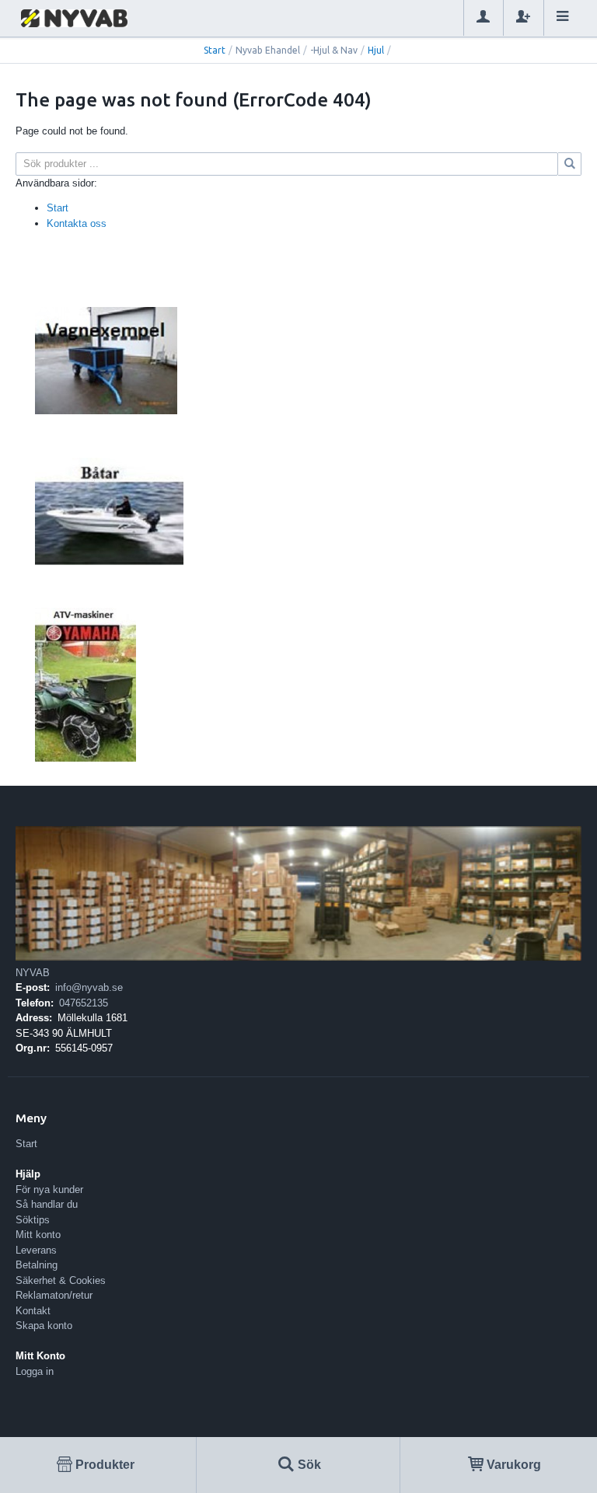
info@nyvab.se (89, 987)
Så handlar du (47, 1204)
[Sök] (569, 164)
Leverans (36, 1250)
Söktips (33, 1220)
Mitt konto (38, 1234)
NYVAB (33, 972)
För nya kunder (49, 1189)
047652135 (83, 1003)
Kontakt (33, 1311)
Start (214, 50)
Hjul (376, 50)
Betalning (37, 1265)
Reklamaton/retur (54, 1295)
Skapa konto (44, 1325)
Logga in (35, 1371)
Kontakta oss (76, 223)
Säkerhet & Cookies (61, 1280)
